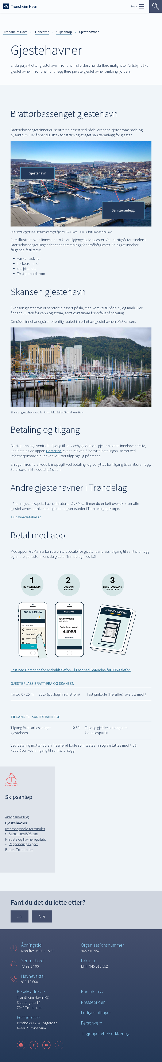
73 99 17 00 (30, 966)
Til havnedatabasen (26, 517)
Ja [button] (19, 916)
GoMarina (53, 450)
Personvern (91, 1023)
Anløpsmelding (17, 817)
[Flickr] (46, 1045)
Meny (134, 6)
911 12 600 (29, 981)
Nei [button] (42, 916)
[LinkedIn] (59, 1045)
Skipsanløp (64, 32)
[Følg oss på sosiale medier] (42, 1045)
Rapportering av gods (23, 844)
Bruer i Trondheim (19, 849)
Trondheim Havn (15, 32)
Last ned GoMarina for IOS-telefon (103, 669)
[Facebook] (34, 1045)
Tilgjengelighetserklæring (105, 1033)
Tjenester (42, 32)
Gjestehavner (89, 32)
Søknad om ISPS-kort (23, 833)
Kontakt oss (92, 991)
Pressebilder (93, 1002)
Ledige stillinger (96, 1012)
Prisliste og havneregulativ (25, 839)
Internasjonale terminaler (25, 828)
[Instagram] (21, 1045)
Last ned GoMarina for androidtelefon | (43, 669)
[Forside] (20, 6)
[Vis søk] (155, 6)
